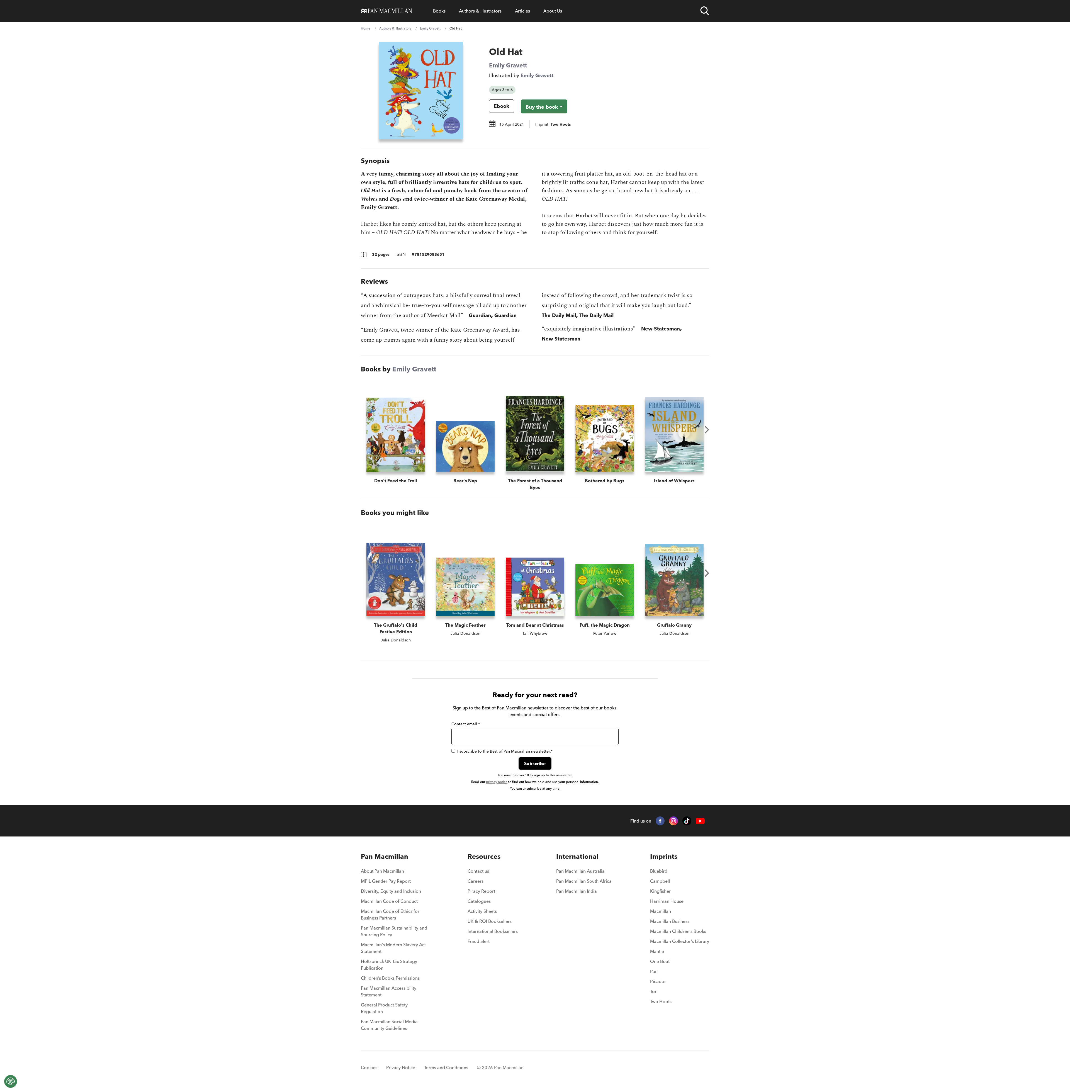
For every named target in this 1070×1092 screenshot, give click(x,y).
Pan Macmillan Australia (580, 871)
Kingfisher (660, 891)
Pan (654, 971)
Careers (475, 881)
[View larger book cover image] (421, 90)
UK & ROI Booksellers (490, 921)
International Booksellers (493, 931)
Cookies (369, 1067)
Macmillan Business (669, 921)
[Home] (386, 11)
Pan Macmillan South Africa (584, 881)
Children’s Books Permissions (390, 978)
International (577, 856)
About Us (552, 11)
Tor (653, 991)
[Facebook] (660, 820)
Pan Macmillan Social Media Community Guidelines (389, 1025)
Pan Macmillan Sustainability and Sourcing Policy (394, 931)
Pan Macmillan (384, 856)
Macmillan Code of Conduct (389, 901)
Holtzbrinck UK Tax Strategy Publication (389, 965)
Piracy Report (481, 891)
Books (439, 11)
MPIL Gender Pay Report (386, 881)
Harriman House (667, 901)
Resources (484, 856)
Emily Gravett (430, 28)
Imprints (663, 856)
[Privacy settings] (10, 1081)
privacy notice (496, 782)
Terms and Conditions (446, 1067)
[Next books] (707, 430)
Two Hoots (661, 1001)
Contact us (478, 871)
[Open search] (704, 10)
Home (365, 28)
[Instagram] (673, 820)
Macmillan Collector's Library (679, 941)
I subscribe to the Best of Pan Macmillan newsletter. (505, 751)
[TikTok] (686, 820)
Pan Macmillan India (576, 891)
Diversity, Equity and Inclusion (391, 891)
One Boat (660, 961)
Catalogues (479, 901)
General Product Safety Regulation (384, 1008)
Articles (522, 11)
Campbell (660, 881)
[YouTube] (700, 821)
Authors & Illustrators (480, 11)
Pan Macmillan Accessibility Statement (388, 991)
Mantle (657, 951)
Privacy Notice (400, 1067)
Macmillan (660, 911)
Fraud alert (479, 941)
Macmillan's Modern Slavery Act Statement (393, 948)
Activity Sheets (482, 911)
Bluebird (658, 871)
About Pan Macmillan (382, 871)
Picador (658, 981)
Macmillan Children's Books (678, 931)
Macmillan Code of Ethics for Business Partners (390, 914)
